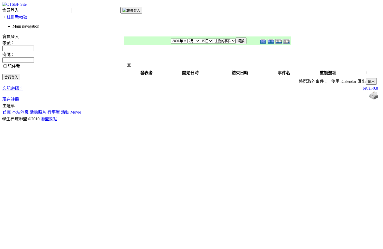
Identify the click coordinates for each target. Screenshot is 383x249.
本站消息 (20, 112)
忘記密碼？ (12, 88)
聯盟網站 (49, 119)
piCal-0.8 (370, 88)
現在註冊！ (12, 99)
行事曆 (53, 112)
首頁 (7, 112)
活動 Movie (71, 112)
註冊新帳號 (17, 17)
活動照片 (38, 112)
